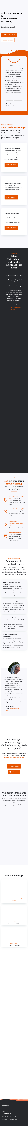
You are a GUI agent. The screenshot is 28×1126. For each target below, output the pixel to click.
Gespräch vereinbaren (8, 40)
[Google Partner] (9, 98)
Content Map (14, 922)
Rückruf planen (15, 771)
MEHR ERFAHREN (11, 164)
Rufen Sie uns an (14, 766)
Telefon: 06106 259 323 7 (10, 1119)
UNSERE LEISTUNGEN (9, 34)
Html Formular (14, 943)
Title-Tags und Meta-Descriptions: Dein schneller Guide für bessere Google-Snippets (14, 898)
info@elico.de (12, 1116)
